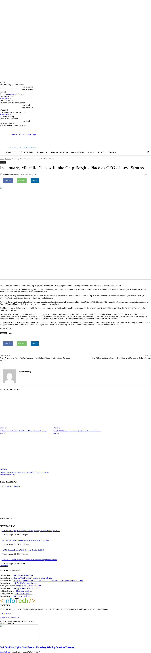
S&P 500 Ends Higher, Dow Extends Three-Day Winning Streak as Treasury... (38, 647)
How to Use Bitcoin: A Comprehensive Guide (32, 578)
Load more (4, 566)
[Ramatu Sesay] (1, 174)
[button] (148, 152)
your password (27, 89)
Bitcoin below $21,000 (23, 575)
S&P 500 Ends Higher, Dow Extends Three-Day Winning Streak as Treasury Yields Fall (31, 531)
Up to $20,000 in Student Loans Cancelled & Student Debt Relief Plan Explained (48, 580)
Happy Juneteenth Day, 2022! (28, 585)
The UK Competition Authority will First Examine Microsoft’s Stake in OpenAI (121, 358)
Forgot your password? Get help (12, 94)
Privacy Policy (5, 98)
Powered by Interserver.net (10, 617)
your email (26, 105)
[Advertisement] (88, 140)
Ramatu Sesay (10, 174)
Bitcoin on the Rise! (23, 591)
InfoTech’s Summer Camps (25, 583)
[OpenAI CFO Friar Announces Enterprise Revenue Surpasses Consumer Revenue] (79, 411)
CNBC (10, 333)
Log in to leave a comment (10, 486)
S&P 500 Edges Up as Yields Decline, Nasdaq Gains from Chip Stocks (25, 540)
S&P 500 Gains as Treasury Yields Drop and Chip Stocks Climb (23, 550)
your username (27, 87)
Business (8, 159)
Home (2, 159)
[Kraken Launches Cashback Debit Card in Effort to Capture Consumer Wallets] (25, 411)
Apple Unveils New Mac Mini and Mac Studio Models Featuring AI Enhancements (29, 560)
